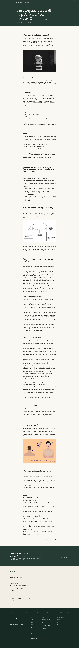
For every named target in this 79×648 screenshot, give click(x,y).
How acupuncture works (34, 636)
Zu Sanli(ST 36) (39, 359)
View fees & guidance (63, 557)
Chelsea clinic (33, 621)
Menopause (32, 630)
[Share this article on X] (51, 540)
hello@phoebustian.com (46, 619)
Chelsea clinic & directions (46, 625)
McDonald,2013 (32, 252)
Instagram (58, 619)
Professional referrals (34, 638)
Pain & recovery (33, 622)
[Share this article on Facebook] (53, 540)
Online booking (44, 628)
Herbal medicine (33, 625)
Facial (31, 627)
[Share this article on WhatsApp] (47, 540)
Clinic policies (59, 624)
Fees (58, 2)
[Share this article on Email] (49, 540)
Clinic (52, 2)
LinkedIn (58, 621)
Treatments (47, 2)
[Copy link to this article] (44, 540)
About (43, 2)
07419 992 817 (44, 621)
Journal (55, 2)
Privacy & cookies (60, 622)
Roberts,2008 (31, 194)
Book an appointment (65, 2)
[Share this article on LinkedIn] (55, 540)
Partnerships (33, 639)
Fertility (32, 624)
